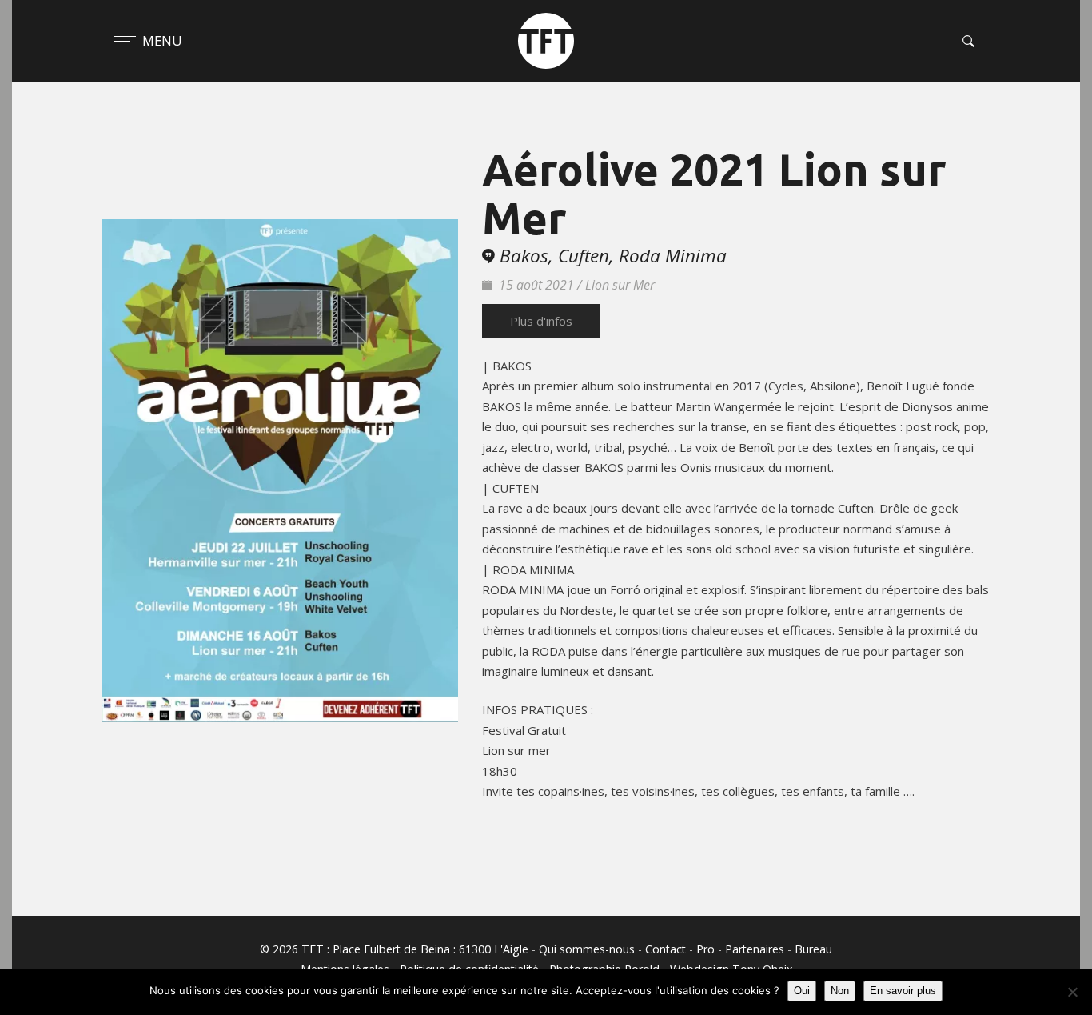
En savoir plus (903, 991)
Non (840, 991)
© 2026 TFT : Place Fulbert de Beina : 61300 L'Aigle (394, 949)
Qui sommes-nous (587, 949)
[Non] (1072, 992)
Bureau (813, 949)
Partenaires (754, 949)
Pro (705, 949)
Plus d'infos (541, 321)
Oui (802, 991)
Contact (665, 949)
